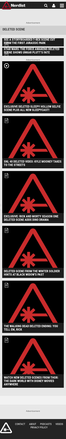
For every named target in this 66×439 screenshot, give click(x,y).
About (32, 424)
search (46, 5)
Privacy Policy (39, 427)
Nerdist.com (6, 427)
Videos (59, 424)
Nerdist (14, 5)
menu (62, 5)
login (53, 5)
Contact (20, 424)
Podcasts (46, 424)
